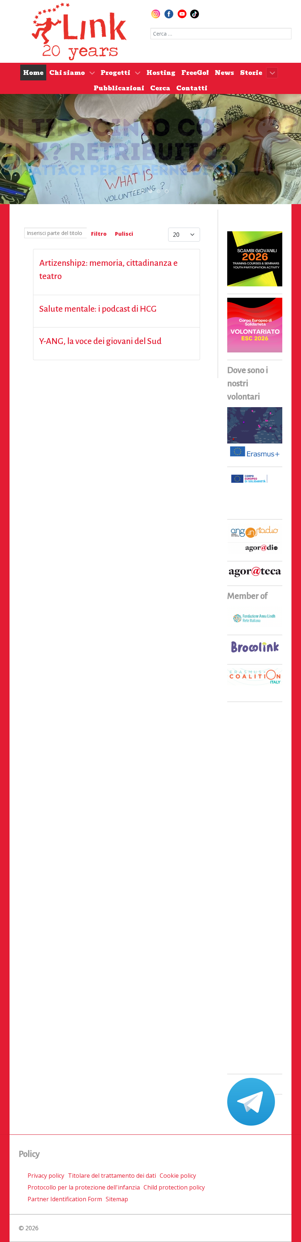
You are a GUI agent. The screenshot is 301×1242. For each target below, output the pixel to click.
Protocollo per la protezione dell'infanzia (84, 1187)
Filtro (98, 233)
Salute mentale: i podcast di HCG (98, 309)
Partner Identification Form (65, 1199)
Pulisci (124, 233)
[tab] (134, 191)
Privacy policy (46, 1176)
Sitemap (117, 1199)
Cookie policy (178, 1176)
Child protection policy (174, 1187)
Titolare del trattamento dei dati (112, 1176)
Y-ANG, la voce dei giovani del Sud (100, 341)
